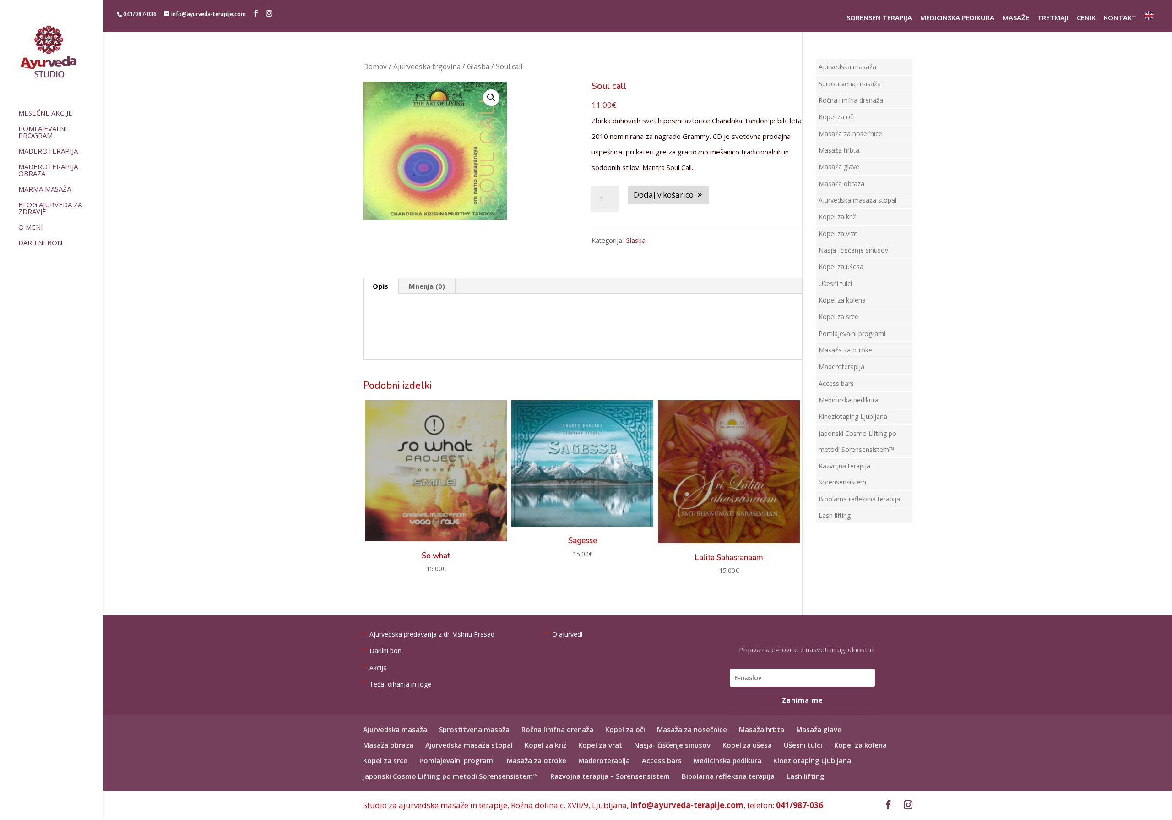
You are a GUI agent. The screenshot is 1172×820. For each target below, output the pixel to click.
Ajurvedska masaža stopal (857, 200)
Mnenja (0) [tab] (427, 286)
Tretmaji (1053, 18)
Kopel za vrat (838, 233)
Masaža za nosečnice (850, 133)
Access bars (836, 383)
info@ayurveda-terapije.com (686, 805)
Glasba (478, 66)
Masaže (1016, 18)
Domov (375, 66)
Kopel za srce (838, 316)
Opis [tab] (380, 286)
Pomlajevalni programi (852, 333)
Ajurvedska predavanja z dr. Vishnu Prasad (431, 634)
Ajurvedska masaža (847, 66)
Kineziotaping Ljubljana (853, 416)
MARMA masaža (44, 189)
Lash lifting (835, 515)
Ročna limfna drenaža (851, 100)
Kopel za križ (837, 216)
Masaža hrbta (839, 150)
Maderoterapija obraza (48, 170)
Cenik (1086, 18)
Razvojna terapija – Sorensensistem (610, 776)
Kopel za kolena (842, 300)
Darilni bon (40, 243)
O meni (30, 227)
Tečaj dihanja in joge (400, 684)
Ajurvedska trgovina (427, 66)
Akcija (378, 667)
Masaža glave (839, 166)
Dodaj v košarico (664, 194)
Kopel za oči (837, 116)
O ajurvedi (567, 634)
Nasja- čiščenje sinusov (853, 250)
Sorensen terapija (879, 18)
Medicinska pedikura (957, 18)
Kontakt (1120, 18)
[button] (491, 97)
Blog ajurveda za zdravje (50, 208)
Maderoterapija (48, 151)
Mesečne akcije (45, 113)
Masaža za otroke (845, 350)
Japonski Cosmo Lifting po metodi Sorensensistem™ (450, 776)
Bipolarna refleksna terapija (859, 499)
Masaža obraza (841, 183)
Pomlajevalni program (42, 132)
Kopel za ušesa (841, 266)
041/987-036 (799, 805)
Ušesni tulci (835, 283)
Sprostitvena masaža (850, 83)
